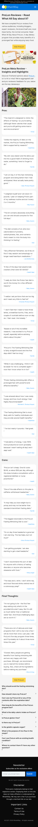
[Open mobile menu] (35, 7)
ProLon (32, 76)
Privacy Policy (19, 814)
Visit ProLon (19, 47)
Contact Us (19, 808)
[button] (19, 687)
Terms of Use (19, 811)
